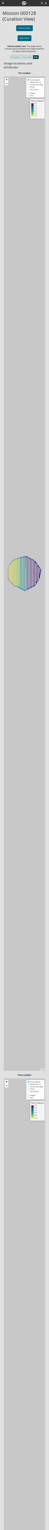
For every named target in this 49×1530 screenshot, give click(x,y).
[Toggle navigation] (3, 3)
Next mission (24, 38)
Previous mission (24, 28)
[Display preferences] (46, 3)
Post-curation (27, 57)
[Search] (42, 3)
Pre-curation (15, 57)
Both (36, 57)
